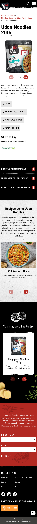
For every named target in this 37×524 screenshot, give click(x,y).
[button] (25, 77)
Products (11, 15)
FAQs (17, 482)
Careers (29, 478)
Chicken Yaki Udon (18, 271)
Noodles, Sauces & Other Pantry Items (16, 18)
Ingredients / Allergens (14, 178)
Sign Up (6, 456)
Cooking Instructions (13, 169)
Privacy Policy (18, 519)
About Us (19, 478)
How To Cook (6, 487)
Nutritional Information (15, 187)
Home (3, 15)
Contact (18, 487)
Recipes (4, 482)
